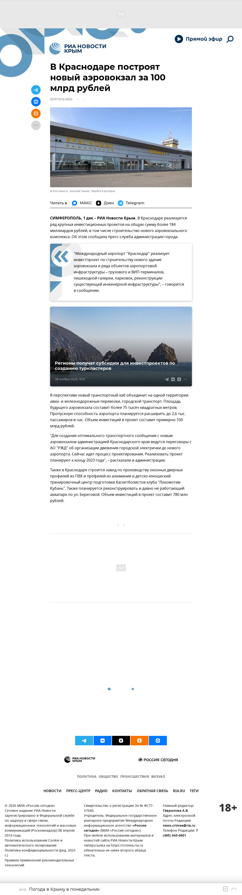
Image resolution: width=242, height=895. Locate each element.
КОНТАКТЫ (122, 791)
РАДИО (101, 791)
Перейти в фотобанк (103, 191)
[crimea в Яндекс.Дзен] (121, 740)
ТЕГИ (194, 791)
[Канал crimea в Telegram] (84, 740)
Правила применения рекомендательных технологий (39, 863)
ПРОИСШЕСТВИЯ (134, 777)
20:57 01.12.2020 (61, 99)
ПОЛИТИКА (86, 777)
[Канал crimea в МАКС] (158, 740)
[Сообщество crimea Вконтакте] (103, 740)
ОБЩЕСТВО (108, 777)
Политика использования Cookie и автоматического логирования (33, 843)
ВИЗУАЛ (158, 777)
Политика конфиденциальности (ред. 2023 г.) (40, 853)
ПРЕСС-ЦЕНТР (78, 791)
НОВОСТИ (52, 791)
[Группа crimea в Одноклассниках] (139, 740)
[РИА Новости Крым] (77, 48)
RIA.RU (179, 791)
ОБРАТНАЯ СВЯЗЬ (152, 791)
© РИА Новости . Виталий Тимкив (69, 191)
